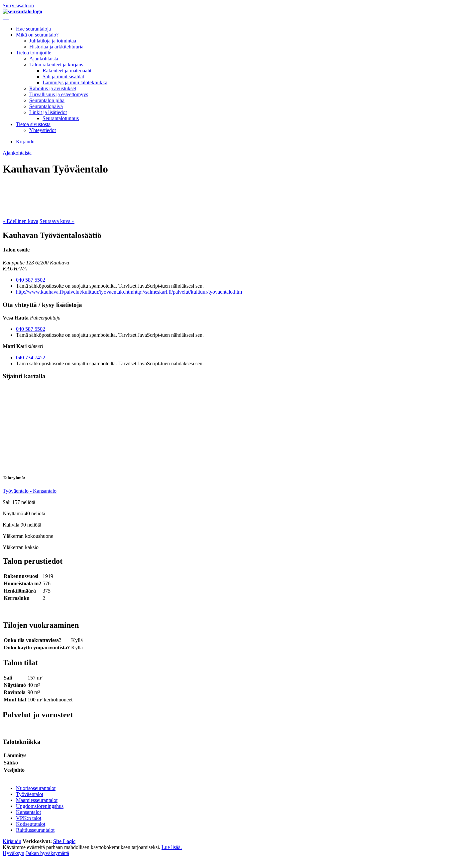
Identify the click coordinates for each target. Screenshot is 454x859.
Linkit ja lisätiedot (48, 112)
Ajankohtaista (43, 58)
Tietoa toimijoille (33, 52)
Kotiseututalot (30, 824)
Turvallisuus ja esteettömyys (58, 94)
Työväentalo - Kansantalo (30, 491)
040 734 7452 (30, 357)
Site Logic (64, 841)
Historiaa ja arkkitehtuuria (56, 46)
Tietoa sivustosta (33, 124)
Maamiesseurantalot (36, 800)
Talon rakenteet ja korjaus (56, 64)
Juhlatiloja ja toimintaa (52, 40)
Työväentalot (29, 794)
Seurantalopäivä (46, 106)
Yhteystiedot (42, 130)
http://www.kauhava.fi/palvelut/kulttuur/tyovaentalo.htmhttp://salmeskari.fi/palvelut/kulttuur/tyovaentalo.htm (129, 292)
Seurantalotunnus (61, 118)
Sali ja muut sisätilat (63, 76)
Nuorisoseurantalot (36, 788)
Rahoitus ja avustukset (52, 88)
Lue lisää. (172, 847)
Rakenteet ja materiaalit (67, 70)
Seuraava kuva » (57, 221)
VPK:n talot (28, 818)
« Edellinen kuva (20, 221)
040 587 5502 (30, 280)
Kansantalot (28, 812)
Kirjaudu (25, 141)
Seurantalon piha (46, 100)
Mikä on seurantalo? (37, 34)
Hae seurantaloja (33, 29)
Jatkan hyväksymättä (47, 853)
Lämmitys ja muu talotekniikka (75, 82)
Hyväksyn (13, 853)
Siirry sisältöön (18, 5)
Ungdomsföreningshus (39, 806)
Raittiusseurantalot (35, 830)
